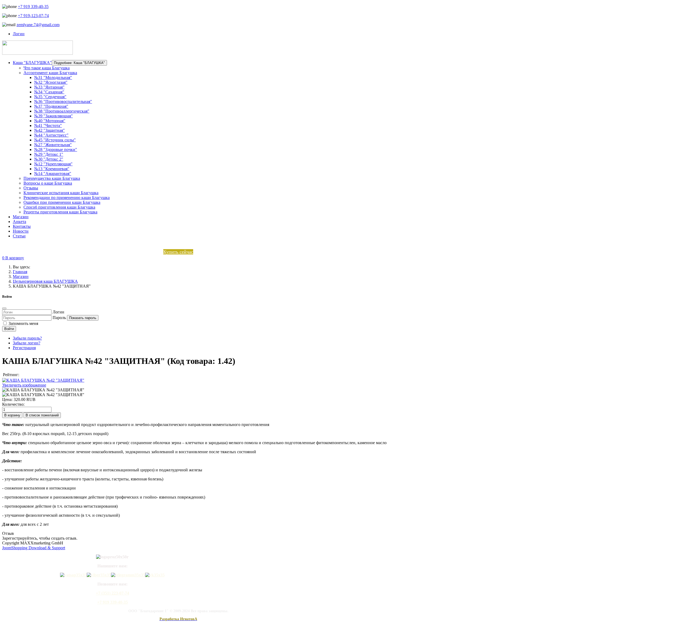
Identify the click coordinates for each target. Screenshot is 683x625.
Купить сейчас (178, 251)
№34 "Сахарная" (49, 92)
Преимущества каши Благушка (51, 178)
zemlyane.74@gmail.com (38, 24)
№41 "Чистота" (48, 125)
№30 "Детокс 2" (48, 159)
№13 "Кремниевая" (51, 168)
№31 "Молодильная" (53, 77)
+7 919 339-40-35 (33, 6)
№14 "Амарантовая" (52, 173)
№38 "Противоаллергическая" (61, 111)
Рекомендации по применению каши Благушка (66, 197)
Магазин (21, 216)
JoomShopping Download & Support (33, 548)
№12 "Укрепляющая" (53, 164)
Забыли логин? (26, 343)
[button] (13, 258)
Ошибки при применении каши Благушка (61, 202)
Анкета (19, 221)
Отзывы (30, 188)
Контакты (22, 226)
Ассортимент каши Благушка (50, 72)
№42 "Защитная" (49, 130)
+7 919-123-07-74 (33, 15)
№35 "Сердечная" (50, 96)
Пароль (59, 317)
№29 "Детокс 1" (48, 154)
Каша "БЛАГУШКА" (32, 62)
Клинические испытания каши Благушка (60, 192)
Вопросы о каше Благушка (47, 183)
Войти (9, 329)
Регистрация (24, 347)
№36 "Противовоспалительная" (63, 101)
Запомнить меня (23, 323)
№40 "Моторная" (49, 120)
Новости (21, 231)
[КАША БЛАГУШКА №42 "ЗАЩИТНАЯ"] (43, 390)
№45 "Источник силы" (55, 140)
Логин (58, 312)
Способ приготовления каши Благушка (59, 207)
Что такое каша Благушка (46, 68)
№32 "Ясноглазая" (50, 82)
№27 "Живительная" (53, 144)
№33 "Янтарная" (49, 87)
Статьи (19, 236)
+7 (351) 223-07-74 (112, 593)
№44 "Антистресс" (51, 135)
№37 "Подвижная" (51, 106)
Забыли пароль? (27, 338)
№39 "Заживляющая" (53, 116)
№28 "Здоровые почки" (55, 149)
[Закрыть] (4, 308)
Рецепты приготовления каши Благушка (60, 212)
